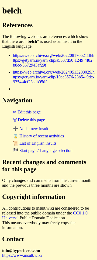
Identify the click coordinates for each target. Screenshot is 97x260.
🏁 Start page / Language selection (42, 150)
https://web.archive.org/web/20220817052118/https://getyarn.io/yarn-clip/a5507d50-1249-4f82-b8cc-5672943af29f (53, 60)
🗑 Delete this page (29, 119)
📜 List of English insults (34, 143)
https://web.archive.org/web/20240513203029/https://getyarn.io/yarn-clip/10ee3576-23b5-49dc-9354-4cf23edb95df (54, 77)
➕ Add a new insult (30, 128)
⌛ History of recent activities (38, 136)
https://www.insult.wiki (22, 255)
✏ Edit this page (27, 112)
